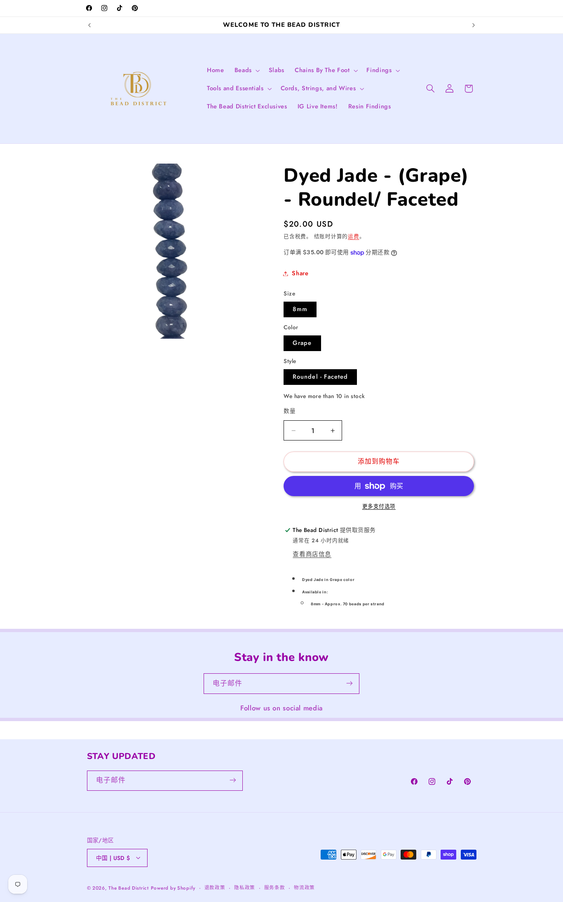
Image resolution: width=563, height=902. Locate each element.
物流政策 (304, 887)
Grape (302, 343)
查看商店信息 (312, 554)
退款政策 (214, 887)
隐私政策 (244, 887)
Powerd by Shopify (173, 887)
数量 (290, 411)
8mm (300, 309)
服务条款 (274, 887)
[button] (246, 70)
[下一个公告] (473, 25)
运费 (353, 236)
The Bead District (128, 887)
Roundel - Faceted (320, 377)
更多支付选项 (379, 507)
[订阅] (349, 683)
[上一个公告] (89, 25)
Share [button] (300, 273)
